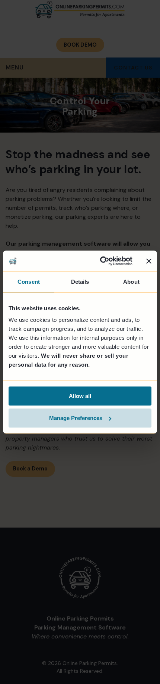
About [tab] (131, 282)
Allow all (80, 396)
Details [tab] (80, 282)
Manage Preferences (75, 418)
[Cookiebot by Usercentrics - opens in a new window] (100, 261)
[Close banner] (148, 261)
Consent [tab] (28, 282)
